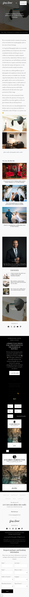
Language (16, 576)
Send (7, 591)
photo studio (6, 152)
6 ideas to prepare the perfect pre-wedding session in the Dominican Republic (18, 274)
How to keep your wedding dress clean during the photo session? (18, 289)
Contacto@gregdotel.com (14, 515)
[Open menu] (16, 3)
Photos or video (18, 570)
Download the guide (19, 416)
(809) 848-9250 (14, 511)
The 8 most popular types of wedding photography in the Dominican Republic (14, 204)
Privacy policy (12, 546)
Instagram (14, 309)
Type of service (17, 583)
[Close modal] (7, 451)
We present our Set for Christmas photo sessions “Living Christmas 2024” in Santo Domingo (14, 181)
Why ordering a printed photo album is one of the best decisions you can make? (18, 282)
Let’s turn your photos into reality (14, 505)
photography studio (14, 152)
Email (2, 570)
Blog (5, 32)
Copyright (18, 546)
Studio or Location (5, 576)
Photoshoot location (6, 583)
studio (21, 152)
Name (2, 563)
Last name (16, 563)
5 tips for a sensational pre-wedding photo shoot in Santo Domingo (14, 226)
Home (2, 32)
